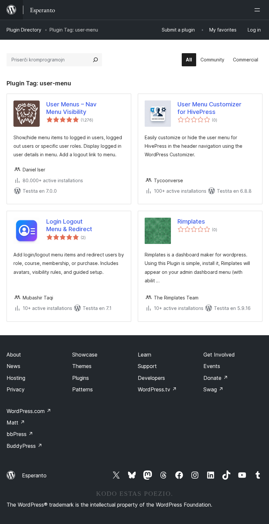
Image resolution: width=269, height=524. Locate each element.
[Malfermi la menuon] (258, 10)
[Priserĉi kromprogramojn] (95, 59)
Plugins (80, 378)
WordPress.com (29, 411)
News (13, 366)
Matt (16, 422)
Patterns (82, 389)
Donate (215, 378)
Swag (213, 389)
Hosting (16, 378)
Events (211, 366)
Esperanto (34, 475)
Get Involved (219, 354)
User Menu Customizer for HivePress (209, 108)
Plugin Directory (24, 30)
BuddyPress (24, 446)
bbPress (20, 434)
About (14, 354)
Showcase (84, 354)
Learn (144, 354)
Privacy (16, 389)
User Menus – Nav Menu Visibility (71, 108)
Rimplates (191, 221)
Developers (151, 378)
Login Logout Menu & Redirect (69, 225)
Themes (82, 366)
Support (147, 366)
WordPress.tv (157, 389)
